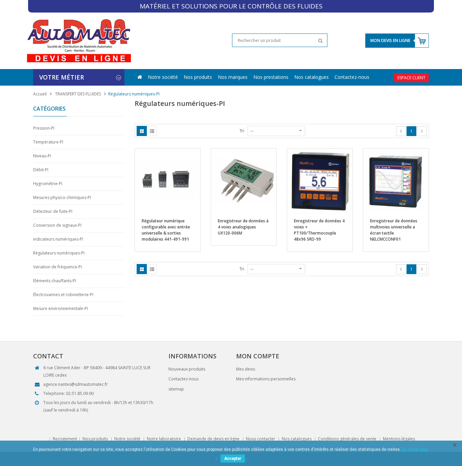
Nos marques (233, 77)
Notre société (163, 77)
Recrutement (65, 439)
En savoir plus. (415, 449)
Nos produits (198, 77)
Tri (241, 130)
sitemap (176, 389)
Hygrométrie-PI (47, 183)
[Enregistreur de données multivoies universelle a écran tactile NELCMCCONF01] (396, 181)
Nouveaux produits (186, 369)
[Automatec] (78, 40)
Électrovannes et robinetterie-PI (63, 294)
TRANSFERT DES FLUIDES (78, 94)
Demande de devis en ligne (213, 439)
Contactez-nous (351, 77)
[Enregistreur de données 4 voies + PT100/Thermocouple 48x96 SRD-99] (319, 181)
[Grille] (141, 131)
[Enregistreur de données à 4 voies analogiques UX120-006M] (243, 181)
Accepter (232, 458)
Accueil (40, 94)
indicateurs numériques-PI (58, 239)
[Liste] (152, 131)
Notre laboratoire (164, 439)
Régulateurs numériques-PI (59, 253)
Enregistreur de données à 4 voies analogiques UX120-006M (243, 227)
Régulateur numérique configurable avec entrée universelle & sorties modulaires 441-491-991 (166, 230)
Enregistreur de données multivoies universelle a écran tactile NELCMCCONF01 (393, 230)
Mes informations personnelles (266, 379)
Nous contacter (260, 439)
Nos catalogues (311, 77)
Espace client (411, 78)
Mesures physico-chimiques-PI (62, 197)
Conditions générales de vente (347, 439)
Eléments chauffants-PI (54, 281)
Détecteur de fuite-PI (52, 211)
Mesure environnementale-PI (60, 308)
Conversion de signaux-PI (57, 225)
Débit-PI (40, 170)
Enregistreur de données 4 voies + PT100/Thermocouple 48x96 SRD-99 (319, 230)
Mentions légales (399, 439)
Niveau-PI (42, 156)
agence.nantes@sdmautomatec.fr (75, 384)
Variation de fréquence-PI (57, 267)
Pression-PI (43, 128)
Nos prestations (270, 77)
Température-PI (48, 142)
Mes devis (245, 369)
